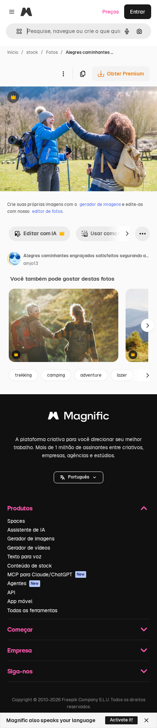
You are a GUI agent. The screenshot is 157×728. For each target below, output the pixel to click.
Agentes (23, 583)
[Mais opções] (63, 73)
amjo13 (30, 263)
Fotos (52, 52)
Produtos (19, 508)
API (11, 592)
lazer (122, 375)
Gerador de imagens (30, 538)
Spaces (16, 521)
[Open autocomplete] (16, 31)
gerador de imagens (100, 204)
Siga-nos (19, 671)
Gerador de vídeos (28, 547)
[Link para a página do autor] (13, 259)
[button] (78, 477)
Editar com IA (35, 235)
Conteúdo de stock (29, 565)
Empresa (19, 650)
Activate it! (121, 720)
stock (32, 52)
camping (56, 375)
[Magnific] (78, 417)
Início (12, 52)
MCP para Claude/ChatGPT (46, 574)
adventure (91, 375)
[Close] (146, 720)
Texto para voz (24, 556)
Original (47, 98)
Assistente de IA (26, 529)
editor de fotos (47, 211)
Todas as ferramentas (32, 610)
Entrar (137, 11)
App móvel (19, 601)
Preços (110, 11)
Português (78, 477)
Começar (20, 629)
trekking (23, 375)
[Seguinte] (127, 233)
